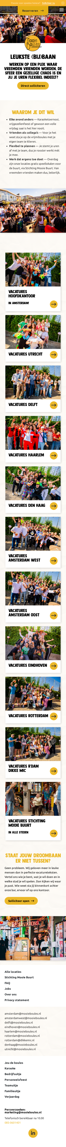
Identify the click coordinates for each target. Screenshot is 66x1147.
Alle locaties (13, 971)
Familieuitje (12, 1091)
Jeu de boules (14, 1062)
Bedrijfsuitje (13, 1073)
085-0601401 (13, 1122)
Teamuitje (11, 1085)
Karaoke (10, 1068)
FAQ (7, 982)
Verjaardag (12, 1096)
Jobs (8, 988)
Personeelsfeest (16, 1079)
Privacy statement (17, 1000)
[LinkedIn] (33, 1133)
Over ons (11, 994)
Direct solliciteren (33, 85)
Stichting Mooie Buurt (19, 977)
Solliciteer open (18, 900)
